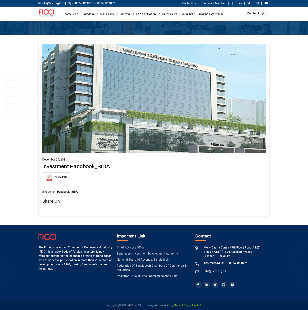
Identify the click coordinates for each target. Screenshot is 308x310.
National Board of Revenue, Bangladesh (143, 260)
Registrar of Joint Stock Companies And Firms (147, 276)
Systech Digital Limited (187, 305)
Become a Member (214, 3)
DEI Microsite (170, 14)
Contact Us (189, 3)
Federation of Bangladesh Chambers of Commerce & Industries (151, 268)
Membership (108, 14)
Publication (187, 14)
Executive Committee (211, 14)
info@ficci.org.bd (215, 271)
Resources (89, 14)
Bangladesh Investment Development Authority (147, 254)
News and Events (147, 14)
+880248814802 (104, 3)
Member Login (256, 13)
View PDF (61, 177)
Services (126, 14)
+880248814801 (82, 3)
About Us (71, 14)
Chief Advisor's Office (131, 247)
